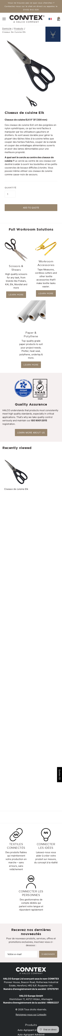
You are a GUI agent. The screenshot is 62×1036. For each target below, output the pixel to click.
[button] (50, 18)
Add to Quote (31, 207)
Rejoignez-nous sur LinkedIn (31, 1014)
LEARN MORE (16, 295)
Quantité (10, 187)
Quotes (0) (59, 774)
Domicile (7, 29)
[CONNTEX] (27, 18)
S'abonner (48, 954)
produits (18, 29)
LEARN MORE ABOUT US (31, 432)
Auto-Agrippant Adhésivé (31, 1034)
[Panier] (59, 19)
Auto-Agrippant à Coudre (31, 1030)
